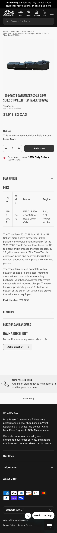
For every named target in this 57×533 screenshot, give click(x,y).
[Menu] (51, 13)
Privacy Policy (9, 525)
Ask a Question (15, 347)
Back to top (28, 398)
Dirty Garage (38, 2)
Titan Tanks (27, 31)
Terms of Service (25, 525)
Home (5, 31)
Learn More (9, 139)
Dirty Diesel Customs (19, 520)
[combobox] (28, 21)
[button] (44, 13)
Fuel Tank (15, 31)
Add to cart (39, 148)
